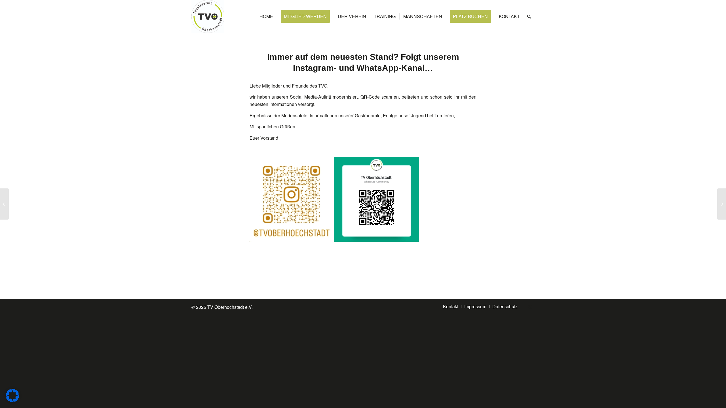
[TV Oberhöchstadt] (207, 16)
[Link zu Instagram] (530, 306)
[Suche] (529, 16)
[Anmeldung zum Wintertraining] (721, 204)
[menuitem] (266, 16)
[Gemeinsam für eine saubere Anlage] (4, 204)
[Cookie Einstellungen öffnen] (12, 400)
